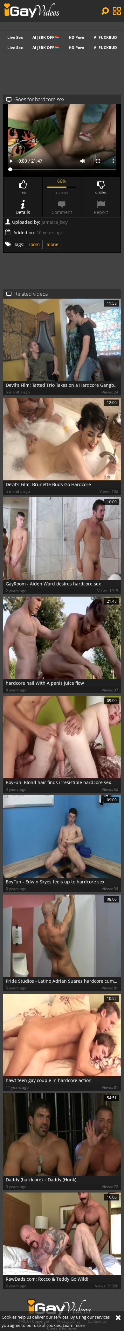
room (34, 244)
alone (53, 244)
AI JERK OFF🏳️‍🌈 (45, 37)
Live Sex (15, 37)
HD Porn (76, 37)
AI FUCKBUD (105, 37)
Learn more (74, 1325)
